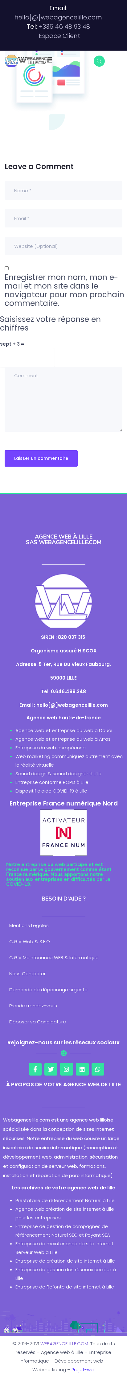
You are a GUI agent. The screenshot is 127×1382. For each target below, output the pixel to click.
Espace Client (59, 35)
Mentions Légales (29, 925)
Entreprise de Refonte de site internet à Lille (64, 1287)
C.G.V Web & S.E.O (29, 941)
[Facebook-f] (35, 1069)
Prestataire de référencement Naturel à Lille (65, 1200)
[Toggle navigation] (118, 61)
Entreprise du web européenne (50, 747)
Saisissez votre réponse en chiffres (50, 323)
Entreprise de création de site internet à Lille (65, 1261)
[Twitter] (50, 1069)
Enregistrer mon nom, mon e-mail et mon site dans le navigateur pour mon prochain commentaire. (64, 290)
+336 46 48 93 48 (64, 26)
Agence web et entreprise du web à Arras (63, 739)
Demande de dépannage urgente (48, 989)
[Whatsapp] (98, 1069)
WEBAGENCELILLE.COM (64, 1343)
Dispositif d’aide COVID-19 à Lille (51, 791)
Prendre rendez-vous (33, 1005)
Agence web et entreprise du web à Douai (63, 730)
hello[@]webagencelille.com (58, 17)
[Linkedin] (82, 1069)
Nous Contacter (27, 973)
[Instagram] (66, 1069)
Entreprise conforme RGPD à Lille (51, 782)
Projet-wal (83, 1369)
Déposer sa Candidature (37, 1021)
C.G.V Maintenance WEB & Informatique (54, 957)
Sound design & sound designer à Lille (58, 773)
